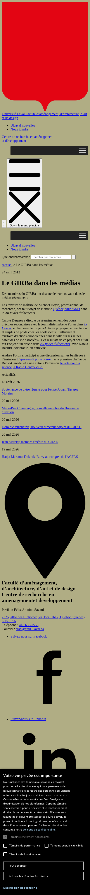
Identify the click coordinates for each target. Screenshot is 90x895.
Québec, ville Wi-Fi (66, 309)
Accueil (7, 265)
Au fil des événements (55, 344)
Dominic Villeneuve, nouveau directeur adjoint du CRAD (41, 427)
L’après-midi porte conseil (34, 359)
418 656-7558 (28, 625)
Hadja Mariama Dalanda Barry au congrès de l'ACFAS (40, 457)
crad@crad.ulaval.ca (30, 629)
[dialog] (45, 832)
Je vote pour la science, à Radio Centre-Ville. (41, 365)
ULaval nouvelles (22, 125)
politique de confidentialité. (39, 829)
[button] (20, 887)
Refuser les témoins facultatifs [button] (28, 876)
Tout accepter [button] (17, 865)
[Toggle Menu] (82, 150)
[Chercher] (4, 224)
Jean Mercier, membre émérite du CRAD (30, 442)
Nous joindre (19, 129)
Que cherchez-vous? (16, 257)
